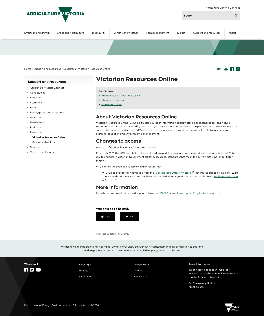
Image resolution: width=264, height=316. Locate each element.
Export (181, 33)
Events (34, 107)
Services (35, 147)
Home (27, 69)
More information (111, 104)
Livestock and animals (37, 33)
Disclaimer (85, 276)
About (232, 33)
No (131, 216)
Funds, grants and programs (47, 112)
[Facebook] (232, 69)
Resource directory (43, 142)
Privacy (83, 270)
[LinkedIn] (238, 69)
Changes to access (112, 100)
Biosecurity (98, 33)
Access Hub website (209, 277)
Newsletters (37, 122)
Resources (69, 69)
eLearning (36, 102)
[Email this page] (219, 69)
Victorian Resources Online (48, 137)
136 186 (164, 193)
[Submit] (236, 15)
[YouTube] (38, 270)
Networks (35, 117)
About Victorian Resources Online (121, 95)
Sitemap (139, 270)
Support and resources (206, 33)
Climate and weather (126, 33)
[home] (56, 14)
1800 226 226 (196, 287)
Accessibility (141, 264)
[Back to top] (252, 280)
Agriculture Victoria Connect (223, 8)
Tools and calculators (42, 152)
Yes (107, 216)
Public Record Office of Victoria (173, 173)
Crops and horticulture (70, 33)
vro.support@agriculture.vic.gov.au (199, 193)
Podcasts (35, 127)
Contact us (140, 276)
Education (36, 97)
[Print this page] (226, 69)
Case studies (37, 92)
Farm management (157, 33)
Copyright (85, 264)
